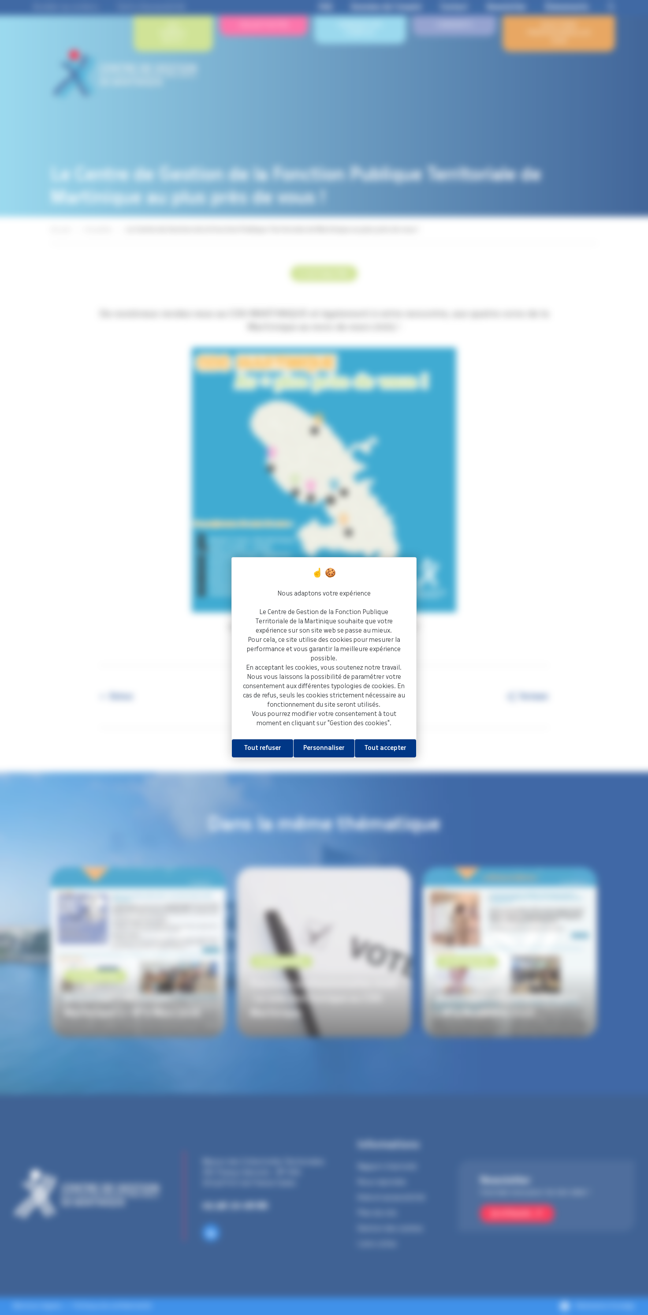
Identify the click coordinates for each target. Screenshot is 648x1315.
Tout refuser (262, 748)
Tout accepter (385, 748)
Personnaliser (324, 748)
